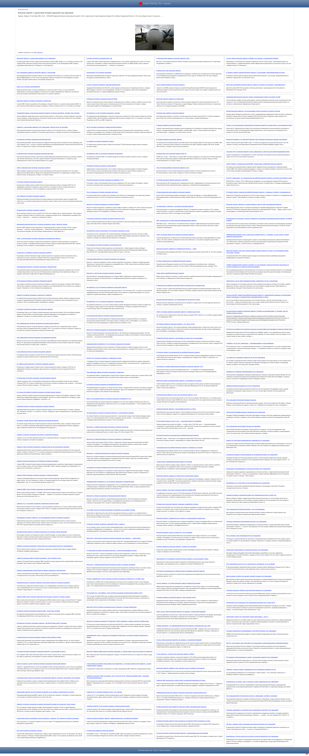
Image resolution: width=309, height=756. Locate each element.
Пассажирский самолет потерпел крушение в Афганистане (36, 267)
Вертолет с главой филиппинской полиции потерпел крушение (108, 453)
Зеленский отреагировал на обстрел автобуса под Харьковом (247, 550)
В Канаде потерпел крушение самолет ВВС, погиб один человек (38, 611)
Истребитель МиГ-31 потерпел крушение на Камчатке (105, 153)
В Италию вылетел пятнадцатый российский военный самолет (177, 435)
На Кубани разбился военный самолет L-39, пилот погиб (175, 324)
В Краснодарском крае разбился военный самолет (173, 192)
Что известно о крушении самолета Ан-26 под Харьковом (245, 357)
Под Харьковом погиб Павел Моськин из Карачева (243, 426)
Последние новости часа (145, 750)
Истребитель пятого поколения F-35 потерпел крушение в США (108, 231)
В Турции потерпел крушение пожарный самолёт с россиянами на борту (41, 651)
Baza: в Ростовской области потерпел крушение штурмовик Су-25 (109, 398)
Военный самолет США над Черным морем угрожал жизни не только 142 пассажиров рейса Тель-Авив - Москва (257, 251)
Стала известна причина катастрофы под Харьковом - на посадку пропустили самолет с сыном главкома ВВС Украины (119, 664)
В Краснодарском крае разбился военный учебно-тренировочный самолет (181, 707)
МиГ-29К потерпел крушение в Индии (29, 730)
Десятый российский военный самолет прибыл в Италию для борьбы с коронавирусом (255, 85)
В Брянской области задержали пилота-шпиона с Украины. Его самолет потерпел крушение (48, 718)
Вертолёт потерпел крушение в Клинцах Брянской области (106, 496)
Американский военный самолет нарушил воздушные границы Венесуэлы (181, 692)
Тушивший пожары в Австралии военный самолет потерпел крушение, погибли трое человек (48, 113)
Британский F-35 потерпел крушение (99, 72)
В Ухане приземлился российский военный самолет (173, 261)
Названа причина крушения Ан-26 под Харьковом (243, 386)
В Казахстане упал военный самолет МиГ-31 (171, 153)
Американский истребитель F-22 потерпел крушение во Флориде (108, 344)
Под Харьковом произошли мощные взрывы (241, 400)
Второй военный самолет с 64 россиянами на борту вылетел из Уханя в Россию (253, 111)
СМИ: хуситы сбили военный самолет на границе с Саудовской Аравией (180, 611)
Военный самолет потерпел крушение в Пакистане (34, 101)
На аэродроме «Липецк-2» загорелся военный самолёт (175, 206)
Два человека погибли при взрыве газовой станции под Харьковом (248, 576)
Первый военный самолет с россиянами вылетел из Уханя (176, 409)
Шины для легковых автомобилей (28, 86)
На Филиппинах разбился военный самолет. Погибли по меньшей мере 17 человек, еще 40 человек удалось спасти (257, 312)
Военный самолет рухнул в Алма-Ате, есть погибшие (174, 532)
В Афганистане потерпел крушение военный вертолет (35, 153)
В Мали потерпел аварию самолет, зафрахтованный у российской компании (112, 718)
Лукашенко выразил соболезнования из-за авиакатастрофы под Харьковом (251, 454)
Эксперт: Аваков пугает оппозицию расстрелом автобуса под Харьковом (250, 724)
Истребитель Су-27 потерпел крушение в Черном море (105, 301)
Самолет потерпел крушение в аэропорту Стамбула (34, 295)
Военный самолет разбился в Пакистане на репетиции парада (177, 476)
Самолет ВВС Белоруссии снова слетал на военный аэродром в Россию (180, 680)
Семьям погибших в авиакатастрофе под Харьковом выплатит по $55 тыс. (251, 495)
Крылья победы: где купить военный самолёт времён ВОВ (176, 490)
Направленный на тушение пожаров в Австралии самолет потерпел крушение (43, 582)
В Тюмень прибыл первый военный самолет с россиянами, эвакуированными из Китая (255, 72)
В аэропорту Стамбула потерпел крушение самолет (34, 252)
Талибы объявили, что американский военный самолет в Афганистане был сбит (183, 626)
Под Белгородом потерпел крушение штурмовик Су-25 (105, 180)
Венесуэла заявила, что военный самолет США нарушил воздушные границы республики (256, 139)
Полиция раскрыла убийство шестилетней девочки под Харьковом (248, 590)
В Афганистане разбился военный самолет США (172, 58)
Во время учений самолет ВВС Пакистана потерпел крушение (38, 420)
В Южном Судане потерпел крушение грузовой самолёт (35, 406)
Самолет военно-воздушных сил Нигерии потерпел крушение (37, 461)
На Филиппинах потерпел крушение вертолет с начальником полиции (110, 413)
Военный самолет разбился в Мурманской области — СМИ (176, 249)
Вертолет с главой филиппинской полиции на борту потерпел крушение (111, 564)
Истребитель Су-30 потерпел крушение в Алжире (103, 113)
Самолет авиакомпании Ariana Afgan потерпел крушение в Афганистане (41, 570)
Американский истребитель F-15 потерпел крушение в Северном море (110, 481)
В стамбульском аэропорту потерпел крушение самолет (35, 364)
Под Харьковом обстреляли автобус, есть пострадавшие (245, 509)
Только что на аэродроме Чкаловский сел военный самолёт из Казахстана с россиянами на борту (259, 125)
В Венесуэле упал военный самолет (168, 70)
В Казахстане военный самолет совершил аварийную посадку (177, 504)
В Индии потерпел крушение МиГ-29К (99, 58)
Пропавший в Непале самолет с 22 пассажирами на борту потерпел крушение (43, 517)
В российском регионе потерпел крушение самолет (34, 352)
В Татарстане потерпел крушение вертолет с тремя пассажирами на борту (112, 550)
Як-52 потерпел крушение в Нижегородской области (104, 127)
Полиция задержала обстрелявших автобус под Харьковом (246, 521)
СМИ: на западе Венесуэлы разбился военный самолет (175, 234)
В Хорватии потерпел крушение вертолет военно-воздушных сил (109, 467)
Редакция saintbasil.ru (165, 750)
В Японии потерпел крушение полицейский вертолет (104, 384)
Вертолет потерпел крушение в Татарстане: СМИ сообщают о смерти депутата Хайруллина (118, 621)
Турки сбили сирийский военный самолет (170, 273)
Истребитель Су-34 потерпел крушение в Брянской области (107, 287)
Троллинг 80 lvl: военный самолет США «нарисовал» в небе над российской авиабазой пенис (258, 151)
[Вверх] (307, 754)
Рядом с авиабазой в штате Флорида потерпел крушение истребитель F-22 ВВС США (115, 579)
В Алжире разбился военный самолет (169, 139)
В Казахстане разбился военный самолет (170, 113)
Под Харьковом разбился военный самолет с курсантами (36, 72)
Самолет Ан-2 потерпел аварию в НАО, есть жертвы (104, 692)
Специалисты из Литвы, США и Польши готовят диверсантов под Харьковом (252, 682)
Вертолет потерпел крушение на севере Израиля (103, 204)
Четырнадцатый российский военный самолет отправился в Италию (179, 447)
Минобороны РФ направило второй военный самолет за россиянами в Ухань (182, 559)
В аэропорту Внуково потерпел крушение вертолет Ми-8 (106, 218)
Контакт (156, 750)
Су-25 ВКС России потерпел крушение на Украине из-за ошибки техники (111, 510)
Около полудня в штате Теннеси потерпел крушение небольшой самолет (41, 663)
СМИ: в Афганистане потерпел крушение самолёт (34, 168)
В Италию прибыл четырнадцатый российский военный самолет (178, 352)
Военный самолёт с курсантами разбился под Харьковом (36, 58)
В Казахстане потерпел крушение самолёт (31, 210)
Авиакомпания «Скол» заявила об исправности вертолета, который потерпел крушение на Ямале (117, 636)
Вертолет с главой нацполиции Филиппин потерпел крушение (107, 427)
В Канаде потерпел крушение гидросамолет (101, 166)
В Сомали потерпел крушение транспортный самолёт (35, 309)
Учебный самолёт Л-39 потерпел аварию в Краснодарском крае (108, 706)
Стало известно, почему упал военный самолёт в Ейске (175, 654)
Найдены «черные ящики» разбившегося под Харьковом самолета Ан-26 (251, 669)
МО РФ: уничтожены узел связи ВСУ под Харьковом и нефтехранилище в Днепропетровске (257, 643)
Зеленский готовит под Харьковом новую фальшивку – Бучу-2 (247, 617)
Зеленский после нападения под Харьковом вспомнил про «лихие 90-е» (250, 602)
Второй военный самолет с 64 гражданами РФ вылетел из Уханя (178, 299)
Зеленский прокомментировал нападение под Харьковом (245, 412)
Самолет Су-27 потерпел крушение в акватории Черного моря (38, 503)
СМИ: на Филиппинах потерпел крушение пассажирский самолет (39, 238)
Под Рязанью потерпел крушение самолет (31, 196)
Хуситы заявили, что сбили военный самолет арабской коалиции (178, 583)
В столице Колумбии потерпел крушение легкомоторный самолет (39, 392)
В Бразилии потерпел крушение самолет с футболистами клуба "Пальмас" (42, 623)
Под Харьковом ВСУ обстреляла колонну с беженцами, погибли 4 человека (251, 696)
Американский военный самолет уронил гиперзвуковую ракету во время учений (253, 97)
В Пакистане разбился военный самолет (100, 730)
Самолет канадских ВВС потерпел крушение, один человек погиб (39, 558)
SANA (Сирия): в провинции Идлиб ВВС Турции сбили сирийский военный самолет (254, 164)
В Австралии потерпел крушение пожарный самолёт (34, 281)
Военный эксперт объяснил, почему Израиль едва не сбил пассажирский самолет (254, 204)
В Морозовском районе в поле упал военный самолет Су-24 (176, 395)
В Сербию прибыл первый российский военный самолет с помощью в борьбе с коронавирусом (258, 192)
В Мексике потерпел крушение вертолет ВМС (102, 99)
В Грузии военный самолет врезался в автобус (172, 180)
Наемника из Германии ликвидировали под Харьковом (244, 371)
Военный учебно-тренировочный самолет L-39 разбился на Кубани (179, 380)
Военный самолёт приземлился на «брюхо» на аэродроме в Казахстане (180, 518)
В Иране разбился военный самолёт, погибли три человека (176, 546)
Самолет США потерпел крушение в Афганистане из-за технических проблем (43, 447)
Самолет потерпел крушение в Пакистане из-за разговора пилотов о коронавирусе (45, 546)
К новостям (166, 3)
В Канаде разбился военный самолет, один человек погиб (176, 597)
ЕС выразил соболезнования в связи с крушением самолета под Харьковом (252, 657)
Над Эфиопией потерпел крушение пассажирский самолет (36, 337)
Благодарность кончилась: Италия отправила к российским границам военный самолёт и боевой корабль (259, 219)
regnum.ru (40, 52)
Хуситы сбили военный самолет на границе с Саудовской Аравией (178, 640)
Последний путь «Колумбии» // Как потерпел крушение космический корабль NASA (115, 593)
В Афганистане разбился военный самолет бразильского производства (180, 285)
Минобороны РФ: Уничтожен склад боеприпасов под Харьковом (248, 483)
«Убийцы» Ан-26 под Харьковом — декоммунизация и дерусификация (250, 343)
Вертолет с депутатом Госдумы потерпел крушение (104, 273)
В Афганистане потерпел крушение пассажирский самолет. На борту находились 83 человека (48, 678)
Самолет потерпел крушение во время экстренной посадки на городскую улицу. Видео (46, 704)
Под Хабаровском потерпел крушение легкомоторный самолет (38, 323)
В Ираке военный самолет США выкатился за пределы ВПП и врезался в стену (183, 721)
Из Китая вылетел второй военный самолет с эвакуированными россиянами (182, 733)
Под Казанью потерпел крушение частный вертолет (104, 245)
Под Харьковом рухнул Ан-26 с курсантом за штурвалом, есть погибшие (250, 564)
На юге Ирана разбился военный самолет (170, 85)
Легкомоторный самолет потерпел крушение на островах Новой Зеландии (42, 532)
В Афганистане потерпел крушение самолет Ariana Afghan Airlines (39, 637)
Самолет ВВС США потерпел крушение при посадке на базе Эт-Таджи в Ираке (43, 597)
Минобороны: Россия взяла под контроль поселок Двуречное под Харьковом (252, 736)
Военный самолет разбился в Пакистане (170, 99)
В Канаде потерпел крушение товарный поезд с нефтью (106, 524)
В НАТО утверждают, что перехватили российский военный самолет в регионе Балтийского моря (259, 178)
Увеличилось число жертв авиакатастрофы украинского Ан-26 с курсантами (252, 281)
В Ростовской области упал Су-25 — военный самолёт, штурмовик (178, 421)
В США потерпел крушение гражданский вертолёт (104, 85)
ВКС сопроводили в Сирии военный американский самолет (176, 220)
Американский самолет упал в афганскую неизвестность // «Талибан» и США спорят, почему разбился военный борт (257, 235)
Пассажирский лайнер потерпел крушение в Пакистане (105, 372)
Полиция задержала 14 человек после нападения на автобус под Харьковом (252, 710)
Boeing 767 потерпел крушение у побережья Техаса (104, 358)
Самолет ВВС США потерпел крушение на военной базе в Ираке (39, 489)
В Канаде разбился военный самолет (169, 125)
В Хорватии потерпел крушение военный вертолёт (34, 139)
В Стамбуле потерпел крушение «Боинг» (100, 141)
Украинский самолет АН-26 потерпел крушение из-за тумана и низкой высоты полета (45, 692)
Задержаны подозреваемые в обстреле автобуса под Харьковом (248, 469)
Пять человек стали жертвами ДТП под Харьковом (243, 535)
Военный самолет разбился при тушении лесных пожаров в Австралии (180, 668)
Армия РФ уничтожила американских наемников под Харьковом (247, 440)
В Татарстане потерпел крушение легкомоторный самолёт (36, 378)
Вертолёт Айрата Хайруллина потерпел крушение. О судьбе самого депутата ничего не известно (119, 651)
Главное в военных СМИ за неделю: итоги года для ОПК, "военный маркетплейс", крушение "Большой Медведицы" (118, 677)
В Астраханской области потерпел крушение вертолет (105, 315)
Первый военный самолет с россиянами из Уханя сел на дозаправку (179, 338)
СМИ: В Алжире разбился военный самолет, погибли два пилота (178, 312)
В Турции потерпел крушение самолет (29, 182)
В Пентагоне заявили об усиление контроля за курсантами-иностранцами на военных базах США (259, 329)
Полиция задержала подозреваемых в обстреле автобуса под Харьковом (251, 631)
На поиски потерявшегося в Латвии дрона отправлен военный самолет (180, 571)
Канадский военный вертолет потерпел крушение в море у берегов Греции (42, 224)
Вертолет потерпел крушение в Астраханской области (105, 330)
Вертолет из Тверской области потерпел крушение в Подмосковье (109, 439)
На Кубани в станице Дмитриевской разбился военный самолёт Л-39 (179, 366)
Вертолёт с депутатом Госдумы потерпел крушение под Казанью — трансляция (114, 538)
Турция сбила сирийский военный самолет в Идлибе (174, 462)
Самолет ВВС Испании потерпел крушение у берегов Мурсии (37, 475)
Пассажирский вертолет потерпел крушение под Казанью (106, 259)
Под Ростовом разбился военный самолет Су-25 (172, 168)
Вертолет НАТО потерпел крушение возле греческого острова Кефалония (112, 607)
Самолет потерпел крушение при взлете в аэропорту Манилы (37, 434)
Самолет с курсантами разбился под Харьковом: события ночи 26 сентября (42, 127)
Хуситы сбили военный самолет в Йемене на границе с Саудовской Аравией (252, 58)
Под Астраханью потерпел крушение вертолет (102, 192)
